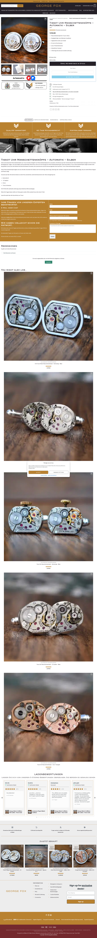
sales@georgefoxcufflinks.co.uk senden (14, 214)
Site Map (61, 931)
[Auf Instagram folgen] (48, 915)
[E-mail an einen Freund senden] (56, 109)
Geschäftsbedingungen (56, 887)
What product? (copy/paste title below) (60, 215)
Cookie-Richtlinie (44, 475)
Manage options (59, 472)
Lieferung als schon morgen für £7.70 (61, 89)
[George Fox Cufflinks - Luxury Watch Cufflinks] (48, 5)
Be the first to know (72, 77)
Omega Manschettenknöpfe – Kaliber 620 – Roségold (85, 870)
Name (51, 204)
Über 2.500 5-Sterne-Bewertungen (60, 94)
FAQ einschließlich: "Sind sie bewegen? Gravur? (63, 98)
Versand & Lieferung (40, 894)
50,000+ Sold (44, 1)
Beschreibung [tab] (28, 119)
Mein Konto (51, 930)
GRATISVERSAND (73, 10)
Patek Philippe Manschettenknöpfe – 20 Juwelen (12, 870)
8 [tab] (52, 817)
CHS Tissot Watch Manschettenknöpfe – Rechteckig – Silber (48, 363)
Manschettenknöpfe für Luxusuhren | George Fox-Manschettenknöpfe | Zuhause (27, 10)
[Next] (44, 40)
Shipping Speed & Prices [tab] (66, 119)
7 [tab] (50, 817)
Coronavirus (38, 897)
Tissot (21, 195)
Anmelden (48, 262)
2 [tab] (39, 817)
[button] (67, 463)
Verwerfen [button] (61, 1)
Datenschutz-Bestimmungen (41, 931)
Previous (2, 797)
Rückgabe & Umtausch (55, 884)
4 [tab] (43, 817)
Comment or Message (55, 223)
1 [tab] (37, 817)
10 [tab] (56, 817)
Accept (38, 472)
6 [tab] (47, 817)
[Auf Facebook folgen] (46, 915)
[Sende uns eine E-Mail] (50, 915)
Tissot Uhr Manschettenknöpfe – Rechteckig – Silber (48, 564)
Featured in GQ (37, 1)
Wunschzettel (87, 930)
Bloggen (52, 13)
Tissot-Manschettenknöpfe (73, 106)
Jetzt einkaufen (60, 10)
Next (95, 797)
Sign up (81, 902)
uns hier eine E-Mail (39, 192)
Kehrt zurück (78, 930)
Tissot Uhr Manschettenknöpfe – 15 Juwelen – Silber (48, 664)
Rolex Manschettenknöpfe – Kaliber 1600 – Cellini (60, 870)
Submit (52, 236)
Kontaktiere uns (88, 10)
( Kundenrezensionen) (61, 30)
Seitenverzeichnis (54, 897)
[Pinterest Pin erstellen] (58, 109)
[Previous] (3, 40)
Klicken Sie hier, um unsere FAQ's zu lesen (11, 236)
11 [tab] (58, 817)
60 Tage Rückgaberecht (58, 96)
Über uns (45, 13)
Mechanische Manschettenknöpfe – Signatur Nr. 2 (36, 870)
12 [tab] (60, 817)
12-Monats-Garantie (57, 84)
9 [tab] (54, 817)
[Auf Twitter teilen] (53, 109)
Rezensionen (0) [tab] (54, 119)
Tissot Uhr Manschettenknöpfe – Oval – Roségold (48, 764)
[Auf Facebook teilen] (51, 109)
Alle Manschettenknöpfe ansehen (59, 18)
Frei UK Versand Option (58, 86)
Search (20, 5)
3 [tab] (41, 817)
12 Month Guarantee (53, 1)
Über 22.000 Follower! (68, 930)
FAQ (80, 10)
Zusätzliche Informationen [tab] (41, 119)
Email (51, 210)
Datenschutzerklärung (52, 475)
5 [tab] (45, 817)
